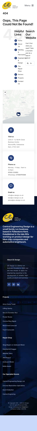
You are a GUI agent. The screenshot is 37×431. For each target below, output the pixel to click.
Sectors (20, 74)
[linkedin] (18, 284)
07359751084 (21, 175)
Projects (21, 78)
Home (20, 40)
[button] (18, 114)
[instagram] (13, 284)
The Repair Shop (20, 68)
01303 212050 (13, 172)
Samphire (25, 407)
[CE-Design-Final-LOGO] (10, 2)
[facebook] (9, 284)
